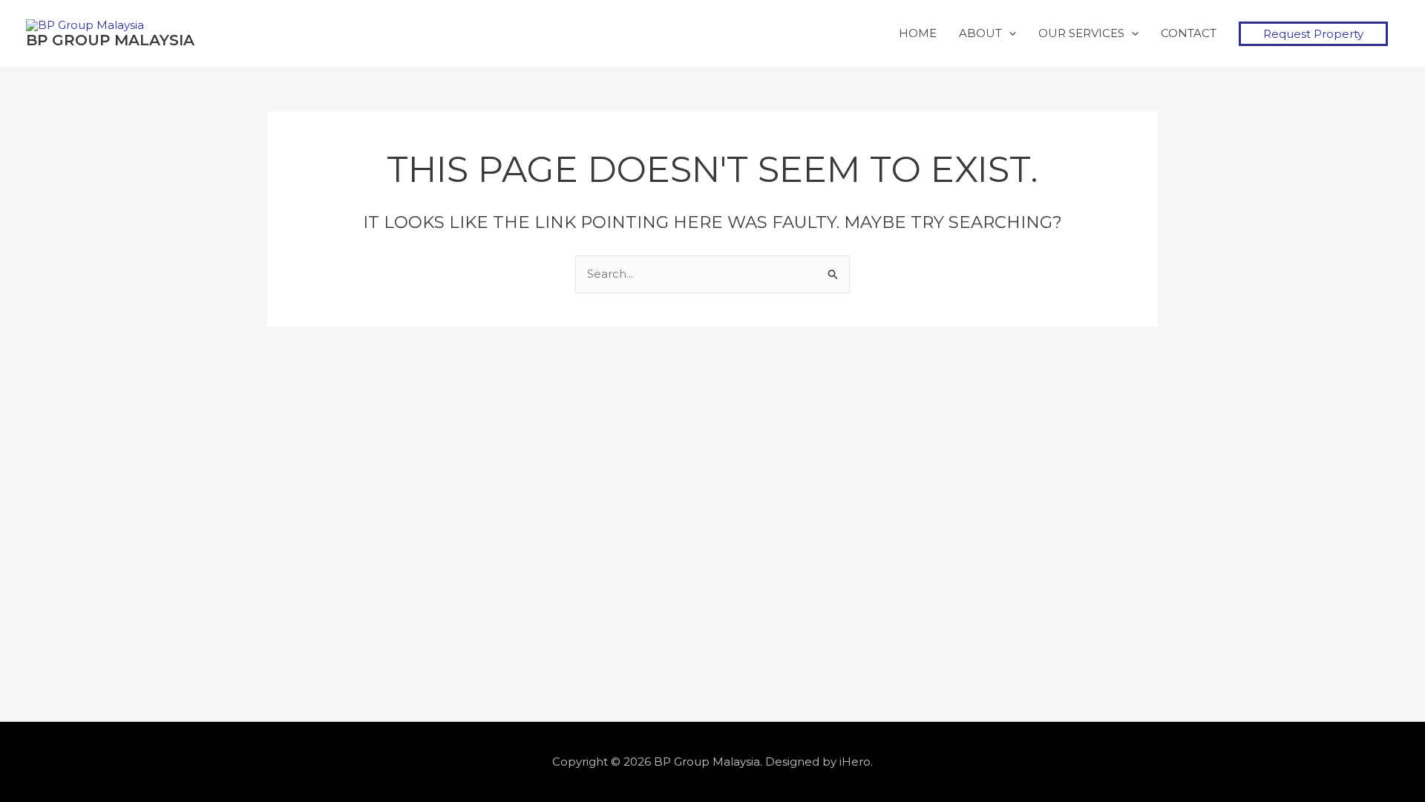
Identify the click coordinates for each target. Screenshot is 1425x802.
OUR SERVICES (1081, 33)
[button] (1313, 34)
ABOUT (980, 33)
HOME (918, 33)
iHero (855, 761)
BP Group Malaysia (110, 40)
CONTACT (1188, 33)
